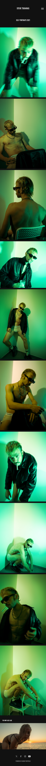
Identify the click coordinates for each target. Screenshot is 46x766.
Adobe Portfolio (26, 761)
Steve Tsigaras (23, 8)
